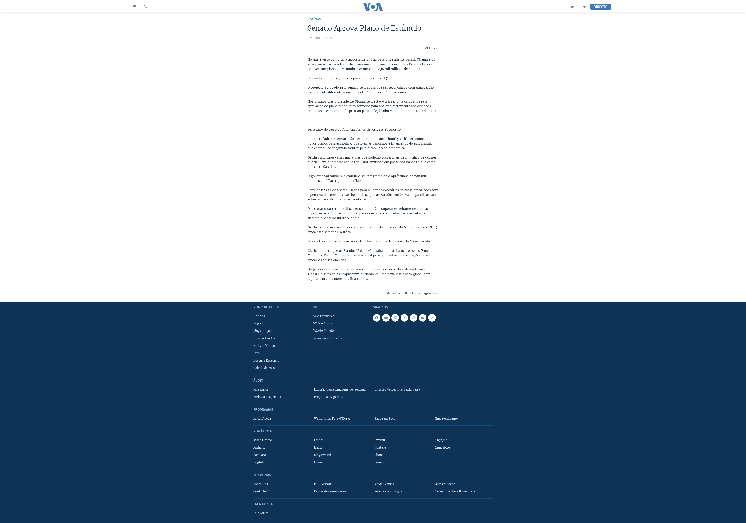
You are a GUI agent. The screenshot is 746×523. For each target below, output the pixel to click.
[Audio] (584, 7)
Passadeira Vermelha (327, 338)
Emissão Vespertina (267, 397)
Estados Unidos (264, 338)
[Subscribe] (422, 318)
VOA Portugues (323, 316)
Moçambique (262, 331)
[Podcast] (413, 318)
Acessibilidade (445, 484)
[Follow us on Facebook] (376, 318)
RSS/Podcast (322, 484)
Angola (258, 323)
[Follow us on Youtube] (386, 318)
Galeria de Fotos (264, 368)
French (319, 440)
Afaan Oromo (262, 440)
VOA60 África (322, 323)
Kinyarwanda (323, 455)
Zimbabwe (442, 447)
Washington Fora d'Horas (332, 418)
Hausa (318, 447)
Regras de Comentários (330, 491)
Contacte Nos (262, 491)
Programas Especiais (328, 397)
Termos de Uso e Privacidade (455, 491)
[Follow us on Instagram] (395, 318)
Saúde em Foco (385, 418)
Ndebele (380, 447)
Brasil (257, 353)
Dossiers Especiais (266, 360)
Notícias (314, 19)
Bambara (259, 455)
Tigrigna (441, 440)
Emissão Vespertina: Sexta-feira (397, 389)
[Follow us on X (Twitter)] (404, 318)
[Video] (573, 7)
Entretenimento (446, 418)
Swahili (380, 440)
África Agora (262, 418)
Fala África (260, 389)
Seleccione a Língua (388, 491)
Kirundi (319, 462)
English (258, 462)
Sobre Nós (260, 484)
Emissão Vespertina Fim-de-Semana (340, 389)
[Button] (431, 48)
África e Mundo (264, 346)
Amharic (259, 447)
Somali (379, 462)
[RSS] (432, 318)
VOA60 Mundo (323, 331)
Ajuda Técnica (384, 484)
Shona (379, 455)
